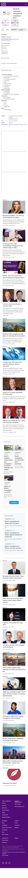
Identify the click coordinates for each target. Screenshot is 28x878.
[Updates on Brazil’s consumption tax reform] (8, 478)
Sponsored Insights (6, 817)
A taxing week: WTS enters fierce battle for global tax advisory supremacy (12, 364)
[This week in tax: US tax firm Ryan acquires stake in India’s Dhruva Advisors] (14, 590)
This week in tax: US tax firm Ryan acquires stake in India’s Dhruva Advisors (13, 600)
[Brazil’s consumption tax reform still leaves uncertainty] (19, 447)
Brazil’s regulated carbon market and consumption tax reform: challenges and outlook (8, 462)
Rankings (21, 29)
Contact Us (11, 122)
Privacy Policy (16, 852)
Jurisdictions (4, 825)
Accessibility (4, 852)
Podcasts (4, 260)
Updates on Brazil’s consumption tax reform (8, 489)
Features (4, 803)
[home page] (3, 4)
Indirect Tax (5, 228)
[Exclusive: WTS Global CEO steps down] (14, 614)
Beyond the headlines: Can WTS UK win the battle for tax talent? (13, 216)
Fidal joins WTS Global (10, 783)
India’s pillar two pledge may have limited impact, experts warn (13, 762)
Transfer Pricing (6, 652)
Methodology (4, 829)
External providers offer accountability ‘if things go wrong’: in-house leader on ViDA (13, 246)
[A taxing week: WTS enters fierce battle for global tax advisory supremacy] (14, 353)
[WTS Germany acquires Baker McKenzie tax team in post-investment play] (14, 659)
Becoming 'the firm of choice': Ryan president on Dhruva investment (13, 577)
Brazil (15, 18)
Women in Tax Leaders (6, 827)
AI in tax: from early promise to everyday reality (12, 305)
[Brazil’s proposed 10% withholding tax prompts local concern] (14, 730)
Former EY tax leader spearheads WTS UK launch (12, 393)
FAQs (3, 832)
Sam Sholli (6, 225)
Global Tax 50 (5, 814)
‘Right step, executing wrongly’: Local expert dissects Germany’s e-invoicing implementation (14, 694)
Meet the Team (5, 840)
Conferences (17, 825)
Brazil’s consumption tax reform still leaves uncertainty (19, 460)
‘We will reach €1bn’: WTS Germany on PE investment (13, 646)
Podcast (3, 812)
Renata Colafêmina (9, 471)
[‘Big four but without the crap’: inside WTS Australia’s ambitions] (14, 412)
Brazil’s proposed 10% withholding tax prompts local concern (13, 739)
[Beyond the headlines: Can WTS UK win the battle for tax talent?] (14, 207)
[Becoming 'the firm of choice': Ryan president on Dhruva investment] (14, 568)
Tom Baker (6, 257)
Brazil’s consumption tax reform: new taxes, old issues (13, 547)
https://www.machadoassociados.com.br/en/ (18, 125)
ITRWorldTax (5, 768)
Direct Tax (5, 200)
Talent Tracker (18, 804)
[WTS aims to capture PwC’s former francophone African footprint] (14, 708)
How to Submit (5, 834)
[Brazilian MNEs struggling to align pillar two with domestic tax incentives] (14, 325)
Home (3, 822)
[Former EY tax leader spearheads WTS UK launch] (14, 384)
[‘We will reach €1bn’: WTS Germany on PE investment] (14, 637)
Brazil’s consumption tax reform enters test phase (12, 522)
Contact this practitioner (6, 37)
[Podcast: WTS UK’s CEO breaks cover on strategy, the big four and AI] (14, 267)
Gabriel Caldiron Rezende (11, 525)
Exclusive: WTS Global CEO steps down (13, 624)
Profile (7, 29)
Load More (14, 502)
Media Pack (4, 842)
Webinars (17, 827)
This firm (3, 63)
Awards (16, 822)
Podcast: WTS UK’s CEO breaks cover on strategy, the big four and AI (13, 277)
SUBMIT (16, 838)
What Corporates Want (19, 806)
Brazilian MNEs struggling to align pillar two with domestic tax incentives (14, 335)
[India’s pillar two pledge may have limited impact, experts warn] (14, 752)
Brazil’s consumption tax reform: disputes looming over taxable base (13, 535)
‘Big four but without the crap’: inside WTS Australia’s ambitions (14, 421)
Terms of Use (9, 852)
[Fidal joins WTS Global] (14, 775)
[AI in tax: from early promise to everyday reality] (14, 295)
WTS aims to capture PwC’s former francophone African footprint (13, 717)
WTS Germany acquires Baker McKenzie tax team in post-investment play (14, 669)
